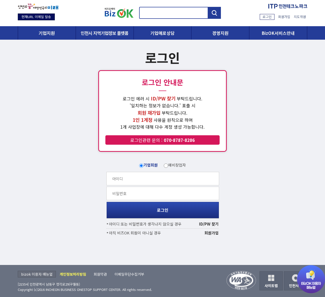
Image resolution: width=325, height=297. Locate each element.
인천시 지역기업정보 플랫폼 (104, 33)
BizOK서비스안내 (278, 33)
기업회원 (150, 165)
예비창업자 (177, 165)
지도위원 (300, 16)
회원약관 (100, 274)
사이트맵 (271, 285)
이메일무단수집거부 (129, 274)
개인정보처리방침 (73, 274)
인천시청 (295, 285)
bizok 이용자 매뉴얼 (37, 274)
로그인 (267, 16)
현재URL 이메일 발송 (36, 16)
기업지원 (47, 33)
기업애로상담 (162, 33)
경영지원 (220, 33)
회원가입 (284, 16)
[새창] (38, 6)
